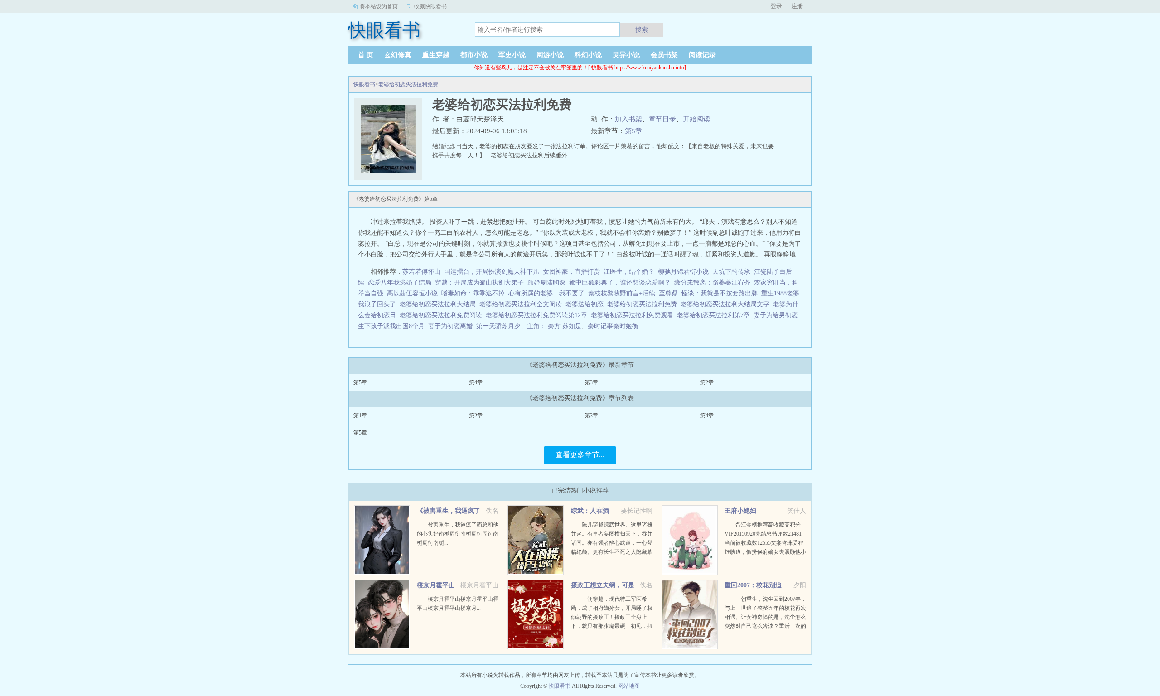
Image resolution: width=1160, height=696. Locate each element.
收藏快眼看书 (430, 6)
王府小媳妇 (740, 511)
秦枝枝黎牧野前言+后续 (621, 293)
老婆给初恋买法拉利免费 (408, 84)
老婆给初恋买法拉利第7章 (715, 315)
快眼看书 (364, 84)
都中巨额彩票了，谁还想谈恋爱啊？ (620, 282)
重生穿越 (436, 54)
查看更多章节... (580, 455)
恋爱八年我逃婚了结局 (399, 282)
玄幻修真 (397, 54)
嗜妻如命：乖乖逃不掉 (473, 293)
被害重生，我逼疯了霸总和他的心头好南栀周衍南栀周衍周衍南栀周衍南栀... (457, 534)
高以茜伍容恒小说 (412, 293)
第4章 (476, 382)
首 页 (365, 54)
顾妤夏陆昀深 (546, 282)
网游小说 (550, 54)
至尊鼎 (668, 293)
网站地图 (629, 686)
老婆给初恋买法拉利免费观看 (634, 315)
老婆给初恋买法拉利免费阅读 (443, 315)
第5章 (633, 131)
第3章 (591, 382)
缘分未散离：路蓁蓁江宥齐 (712, 282)
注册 (797, 6)
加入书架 (628, 119)
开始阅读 (696, 119)
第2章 (707, 382)
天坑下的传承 (731, 271)
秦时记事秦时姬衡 (613, 326)
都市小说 (474, 54)
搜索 (641, 29)
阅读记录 (702, 54)
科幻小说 (588, 54)
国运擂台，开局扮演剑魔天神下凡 (491, 271)
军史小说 (512, 54)
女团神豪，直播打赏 (571, 271)
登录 (776, 6)
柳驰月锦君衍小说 (683, 271)
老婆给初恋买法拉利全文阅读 (522, 304)
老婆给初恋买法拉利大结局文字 (727, 304)
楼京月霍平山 (436, 585)
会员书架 (664, 54)
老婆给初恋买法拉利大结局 (439, 304)
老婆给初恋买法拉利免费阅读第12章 (538, 315)
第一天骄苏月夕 (498, 326)
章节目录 (662, 119)
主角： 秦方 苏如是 (554, 326)
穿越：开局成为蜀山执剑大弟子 (479, 282)
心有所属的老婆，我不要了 (546, 293)
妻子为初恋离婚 (452, 326)
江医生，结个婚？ (629, 271)
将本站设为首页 (379, 6)
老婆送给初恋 (586, 304)
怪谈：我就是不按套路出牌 (720, 293)
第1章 (360, 415)
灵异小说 (626, 54)
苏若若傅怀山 (421, 271)
